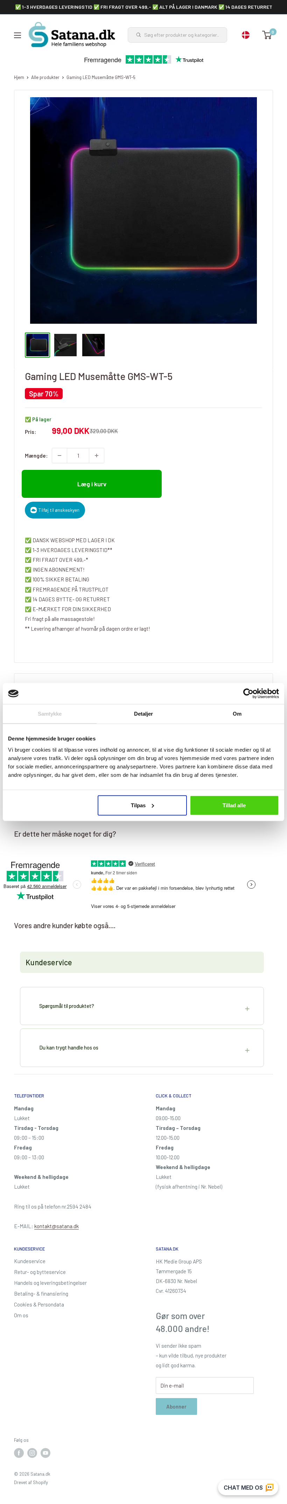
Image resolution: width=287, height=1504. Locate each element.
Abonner (176, 1406)
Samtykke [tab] (50, 714)
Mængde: (36, 455)
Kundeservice (30, 1261)
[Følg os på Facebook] (19, 1453)
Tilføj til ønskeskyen (58, 510)
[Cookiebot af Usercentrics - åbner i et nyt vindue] (248, 693)
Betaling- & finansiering (41, 1293)
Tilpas (138, 805)
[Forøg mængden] (96, 455)
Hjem (19, 77)
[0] (267, 35)
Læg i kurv (91, 484)
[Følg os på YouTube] (45, 1453)
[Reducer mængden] (59, 455)
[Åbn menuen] (17, 35)
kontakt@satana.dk (56, 1226)
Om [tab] (237, 714)
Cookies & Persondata (39, 1304)
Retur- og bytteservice (40, 1272)
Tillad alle (234, 805)
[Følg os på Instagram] (32, 1453)
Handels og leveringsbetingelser (50, 1283)
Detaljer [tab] (143, 714)
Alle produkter (45, 77)
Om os (21, 1315)
